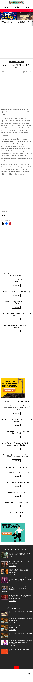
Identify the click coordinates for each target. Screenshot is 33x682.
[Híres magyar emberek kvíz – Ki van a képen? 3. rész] (4, 620)
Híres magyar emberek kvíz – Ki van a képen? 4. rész (25, 22)
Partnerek (24, 664)
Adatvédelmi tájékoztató (16, 664)
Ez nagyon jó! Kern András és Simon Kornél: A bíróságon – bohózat (16, 456)
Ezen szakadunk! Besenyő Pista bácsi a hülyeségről (16, 432)
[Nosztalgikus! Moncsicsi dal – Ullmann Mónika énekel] (4, 564)
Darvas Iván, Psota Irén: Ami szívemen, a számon (16, 326)
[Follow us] (28, 10)
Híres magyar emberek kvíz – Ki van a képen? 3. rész (20, 619)
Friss (27, 7)
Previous (1, 19)
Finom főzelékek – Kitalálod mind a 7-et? (7, 22)
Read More (16, 285)
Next (32, 19)
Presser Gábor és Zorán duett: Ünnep (16, 292)
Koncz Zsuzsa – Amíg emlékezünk (16, 472)
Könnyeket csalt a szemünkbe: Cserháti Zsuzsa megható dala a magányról (18, 588)
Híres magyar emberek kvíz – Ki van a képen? (20, 634)
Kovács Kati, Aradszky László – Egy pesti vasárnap (16, 314)
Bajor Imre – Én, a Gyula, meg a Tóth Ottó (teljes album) (16, 420)
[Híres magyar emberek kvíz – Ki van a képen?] (4, 635)
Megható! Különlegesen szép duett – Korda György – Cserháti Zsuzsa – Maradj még (20, 570)
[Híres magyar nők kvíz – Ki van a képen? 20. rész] (4, 651)
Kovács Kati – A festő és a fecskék (16, 482)
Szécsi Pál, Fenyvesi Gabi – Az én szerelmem (16, 302)
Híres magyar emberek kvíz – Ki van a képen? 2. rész (20, 626)
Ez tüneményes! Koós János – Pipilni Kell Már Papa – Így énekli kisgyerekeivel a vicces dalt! (20, 554)
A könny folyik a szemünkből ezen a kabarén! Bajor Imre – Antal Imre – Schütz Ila (16, 407)
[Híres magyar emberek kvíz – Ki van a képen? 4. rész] (4, 613)
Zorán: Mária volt (16, 512)
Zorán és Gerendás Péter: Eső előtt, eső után (16, 281)
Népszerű (7, 7)
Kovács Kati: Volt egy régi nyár (16, 502)
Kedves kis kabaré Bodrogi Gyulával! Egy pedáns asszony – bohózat (16, 444)
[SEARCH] (31, 10)
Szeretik (18, 7)
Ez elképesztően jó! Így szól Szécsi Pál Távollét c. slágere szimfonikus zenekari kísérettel (20, 597)
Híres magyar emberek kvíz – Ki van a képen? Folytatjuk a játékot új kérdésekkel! (20, 642)
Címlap (8, 664)
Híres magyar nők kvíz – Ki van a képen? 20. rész (19, 650)
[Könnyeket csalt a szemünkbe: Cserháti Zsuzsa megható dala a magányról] (4, 588)
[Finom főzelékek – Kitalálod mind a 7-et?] (8, 16)
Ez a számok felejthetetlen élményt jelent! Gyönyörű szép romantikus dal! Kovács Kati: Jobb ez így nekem (20, 579)
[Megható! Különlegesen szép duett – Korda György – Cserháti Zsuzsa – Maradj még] (4, 571)
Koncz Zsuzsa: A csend (16, 492)
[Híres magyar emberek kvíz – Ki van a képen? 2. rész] (4, 628)
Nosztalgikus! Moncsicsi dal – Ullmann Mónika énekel (20, 562)
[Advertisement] (16, 42)
